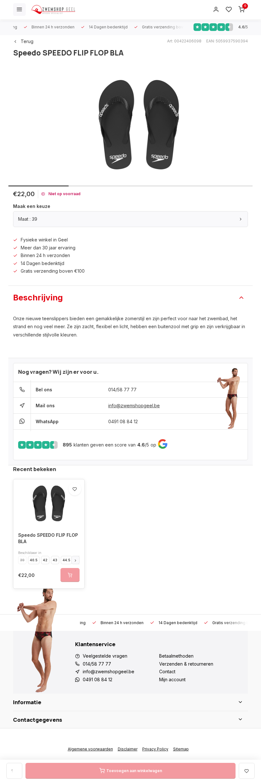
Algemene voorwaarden (90, 749)
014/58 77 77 (122, 389)
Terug (27, 41)
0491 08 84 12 (123, 421)
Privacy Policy (155, 749)
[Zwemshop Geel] (53, 9)
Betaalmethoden (176, 656)
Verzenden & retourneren (186, 664)
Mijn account (172, 679)
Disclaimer (128, 749)
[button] (75, 560)
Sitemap (181, 749)
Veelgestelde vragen (105, 656)
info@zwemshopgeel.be (134, 405)
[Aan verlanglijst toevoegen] (74, 489)
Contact (167, 671)
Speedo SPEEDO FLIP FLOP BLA (48, 538)
